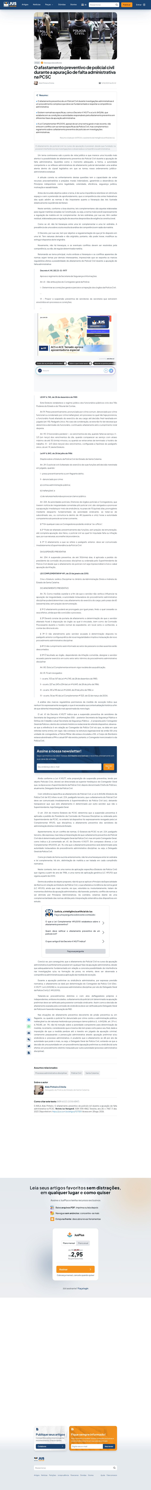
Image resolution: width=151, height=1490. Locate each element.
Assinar (63, 1269)
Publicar (126, 4)
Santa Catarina (92, 1073)
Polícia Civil (76, 1073)
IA (85, 4)
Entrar (139, 4)
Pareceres (75, 1475)
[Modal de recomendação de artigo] (28, 1033)
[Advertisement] (75, 1143)
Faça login (83, 1288)
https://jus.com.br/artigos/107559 (67, 1111)
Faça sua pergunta (75, 951)
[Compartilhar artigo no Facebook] (28, 1019)
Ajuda (103, 1475)
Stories (73, 4)
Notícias (36, 4)
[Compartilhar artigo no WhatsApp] (28, 1026)
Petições (52, 1475)
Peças (48, 4)
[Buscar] (116, 4)
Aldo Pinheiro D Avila (55, 1086)
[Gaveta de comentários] (28, 1039)
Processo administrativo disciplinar (51, 1073)
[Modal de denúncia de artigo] (28, 1046)
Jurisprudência (63, 1475)
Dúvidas (62, 4)
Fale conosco (112, 1475)
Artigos (25, 4)
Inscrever (108, 767)
